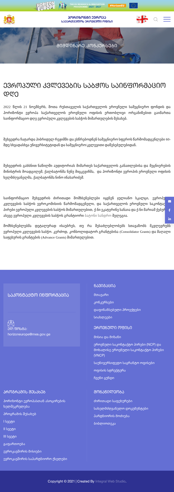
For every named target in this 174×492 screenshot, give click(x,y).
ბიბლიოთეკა (105, 423)
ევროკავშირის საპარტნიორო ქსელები (35, 459)
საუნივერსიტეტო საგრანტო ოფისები (124, 363)
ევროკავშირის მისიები (22, 451)
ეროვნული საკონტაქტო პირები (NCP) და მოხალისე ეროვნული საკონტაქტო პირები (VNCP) (129, 349)
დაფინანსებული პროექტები (117, 310)
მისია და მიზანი (107, 337)
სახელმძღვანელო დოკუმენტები (121, 408)
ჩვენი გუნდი (104, 378)
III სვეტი (10, 436)
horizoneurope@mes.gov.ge (29, 334)
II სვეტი (9, 429)
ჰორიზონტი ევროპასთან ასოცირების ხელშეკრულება (34, 403)
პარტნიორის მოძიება (112, 416)
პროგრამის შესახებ (19, 414)
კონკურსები (104, 302)
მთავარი (101, 295)
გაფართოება (14, 444)
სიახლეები (103, 317)
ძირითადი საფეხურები (113, 401)
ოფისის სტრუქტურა (110, 370)
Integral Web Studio (110, 481)
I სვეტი (9, 421)
